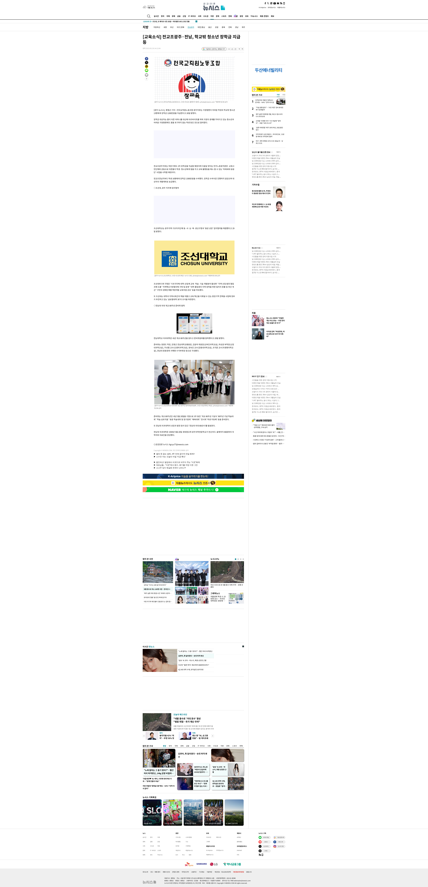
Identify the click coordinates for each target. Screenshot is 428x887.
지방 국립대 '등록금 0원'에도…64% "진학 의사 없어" (159, 787)
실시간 (156, 16)
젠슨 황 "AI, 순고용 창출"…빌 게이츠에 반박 (200, 738)
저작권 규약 (185, 872)
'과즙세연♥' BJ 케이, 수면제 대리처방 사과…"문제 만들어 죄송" (157, 779)
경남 (236, 27)
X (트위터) (265, 846)
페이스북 (280, 842)
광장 (241, 16)
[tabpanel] (227, 575)
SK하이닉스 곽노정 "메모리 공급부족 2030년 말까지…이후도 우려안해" (201, 769)
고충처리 (194, 872)
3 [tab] (240, 559)
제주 (243, 27)
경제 (173, 16)
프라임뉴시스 (272, 7)
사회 (199, 16)
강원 (216, 27)
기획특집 (188, 846)
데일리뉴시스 (189, 850)
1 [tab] (235, 559)
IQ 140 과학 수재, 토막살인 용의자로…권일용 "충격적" (218, 783)
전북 (230, 27)
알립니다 (249, 872)
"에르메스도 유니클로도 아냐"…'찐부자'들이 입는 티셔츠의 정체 (201, 783)
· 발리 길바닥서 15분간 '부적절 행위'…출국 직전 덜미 (268, 443)
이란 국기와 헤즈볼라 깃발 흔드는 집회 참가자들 (158, 601)
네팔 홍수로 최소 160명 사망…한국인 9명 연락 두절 (158, 589)
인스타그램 (280, 846)
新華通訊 (239, 842)
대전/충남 (201, 27)
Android (239, 850)
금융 (179, 16)
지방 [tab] (278, 94)
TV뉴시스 (254, 16)
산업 (184, 16)
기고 (187, 842)
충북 (223, 27)
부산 (172, 27)
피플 (254, 312)
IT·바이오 (192, 16)
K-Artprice (262, 7)
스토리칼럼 (189, 837)
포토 (247, 16)
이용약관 (209, 872)
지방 (212, 16)
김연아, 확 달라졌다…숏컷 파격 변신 (191, 656)
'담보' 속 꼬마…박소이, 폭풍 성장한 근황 (192, 660)
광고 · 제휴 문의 (155, 872)
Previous (144, 736)
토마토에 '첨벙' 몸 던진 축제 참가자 (155, 597)
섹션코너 (178, 850)
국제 (168, 16)
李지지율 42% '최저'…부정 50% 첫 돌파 (166, 738)
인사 (177, 855)
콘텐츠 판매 (175, 872)
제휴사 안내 (166, 872)
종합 (164, 746)
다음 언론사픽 (280, 837)
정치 (162, 16)
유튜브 (266, 842)
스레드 (266, 851)
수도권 (205, 16)
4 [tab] (243, 559)
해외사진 (218, 837)
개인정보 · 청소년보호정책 (223, 872)
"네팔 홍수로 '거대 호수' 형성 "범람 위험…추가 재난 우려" (187, 720)
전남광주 (191, 27)
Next (212, 736)
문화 (217, 16)
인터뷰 (177, 846)
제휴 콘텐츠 (264, 16)
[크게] (242, 49)
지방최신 (156, 27)
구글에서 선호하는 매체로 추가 (215, 49)
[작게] (239, 49)
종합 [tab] (283, 94)
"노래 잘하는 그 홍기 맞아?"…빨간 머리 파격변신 (195, 651)
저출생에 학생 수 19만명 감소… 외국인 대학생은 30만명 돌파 (218, 599)
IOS (238, 855)
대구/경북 (180, 27)
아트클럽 (178, 842)
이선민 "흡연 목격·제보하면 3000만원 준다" (193, 665)
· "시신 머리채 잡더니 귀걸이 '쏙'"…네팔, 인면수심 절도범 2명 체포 (268, 432)
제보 (272, 16)
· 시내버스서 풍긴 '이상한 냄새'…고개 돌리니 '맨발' (268, 440)
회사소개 (145, 872)
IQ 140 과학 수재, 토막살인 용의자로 (191, 669)
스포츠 (223, 16)
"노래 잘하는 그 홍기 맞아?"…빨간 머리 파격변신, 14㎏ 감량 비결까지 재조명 (159, 772)
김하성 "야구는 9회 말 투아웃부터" (155, 585)
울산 (210, 27)
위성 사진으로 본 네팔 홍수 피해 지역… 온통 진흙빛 (227, 586)
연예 (230, 16)
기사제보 (201, 872)
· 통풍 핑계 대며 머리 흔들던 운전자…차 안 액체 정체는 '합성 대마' (268, 436)
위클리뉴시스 (281, 7)
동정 (190, 855)
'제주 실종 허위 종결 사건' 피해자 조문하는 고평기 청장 (158, 593)
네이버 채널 (266, 837)
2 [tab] (238, 559)
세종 (165, 27)
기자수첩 (255, 184)
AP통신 (239, 837)
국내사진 (208, 837)
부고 (183, 855)
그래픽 (208, 842)
